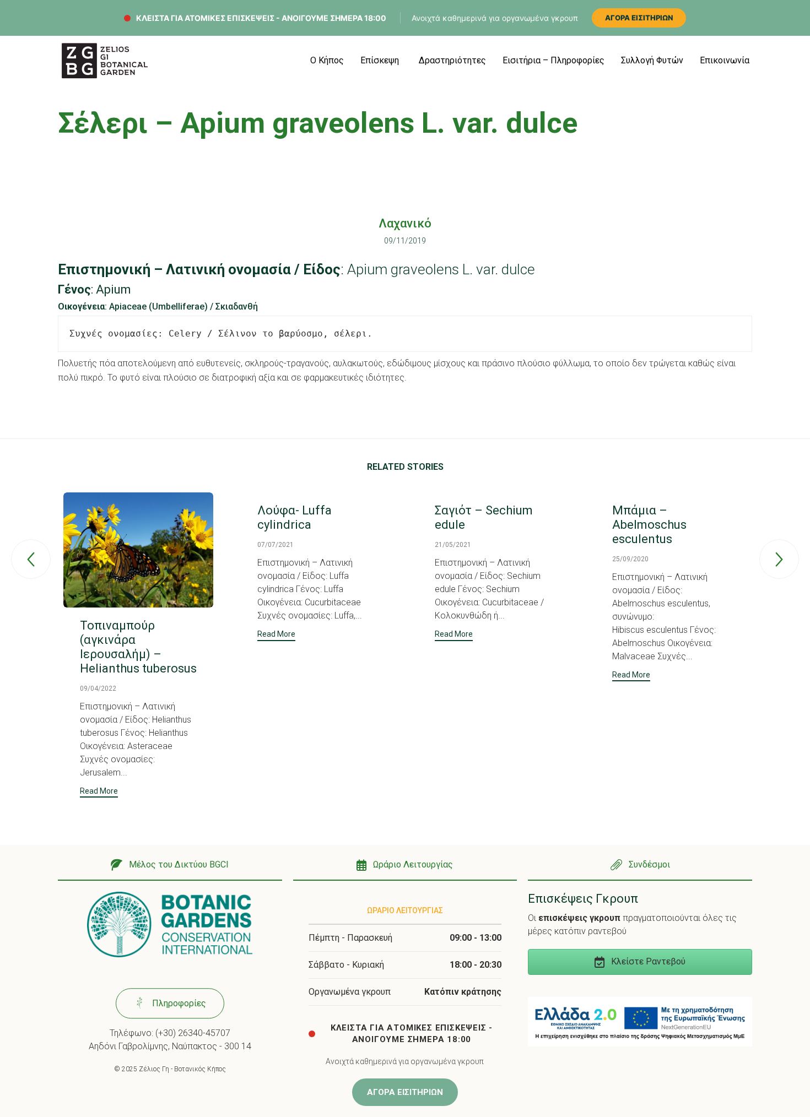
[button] (99, 792)
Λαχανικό (405, 223)
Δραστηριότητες (452, 60)
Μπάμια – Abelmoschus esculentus (649, 524)
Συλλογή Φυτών (652, 60)
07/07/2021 (275, 545)
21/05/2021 (453, 545)
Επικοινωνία (724, 60)
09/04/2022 (98, 688)
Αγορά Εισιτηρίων (639, 17)
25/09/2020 (630, 559)
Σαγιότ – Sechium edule (484, 517)
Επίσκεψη (379, 60)
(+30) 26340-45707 (192, 1033)
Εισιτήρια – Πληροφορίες (553, 60)
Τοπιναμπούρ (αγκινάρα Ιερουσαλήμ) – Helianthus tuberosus (138, 647)
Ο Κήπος (327, 60)
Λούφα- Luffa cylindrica (294, 517)
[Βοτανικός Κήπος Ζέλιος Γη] (105, 60)
